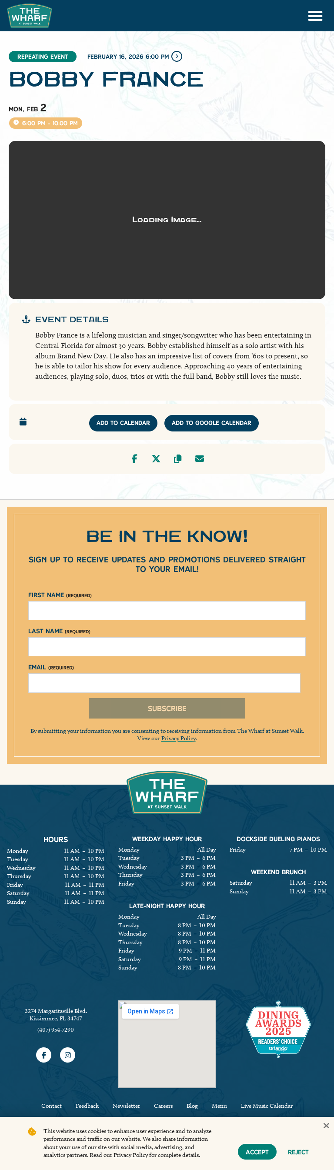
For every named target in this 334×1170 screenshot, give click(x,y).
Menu (219, 1106)
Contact (51, 1106)
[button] (315, 15)
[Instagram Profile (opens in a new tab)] (67, 1055)
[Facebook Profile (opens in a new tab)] (43, 1055)
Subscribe (167, 708)
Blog (192, 1106)
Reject (298, 1152)
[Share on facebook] (134, 459)
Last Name (59, 631)
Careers (163, 1106)
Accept (257, 1152)
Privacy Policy (178, 738)
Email (51, 667)
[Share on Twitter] (156, 459)
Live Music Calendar (267, 1106)
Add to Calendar (123, 423)
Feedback (87, 1106)
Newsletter (126, 1106)
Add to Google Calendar (211, 423)
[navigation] (29, 15)
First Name (60, 595)
